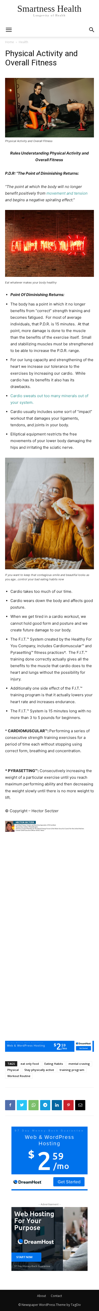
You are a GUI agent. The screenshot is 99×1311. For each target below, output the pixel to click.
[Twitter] (22, 1105)
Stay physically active (39, 1070)
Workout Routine (18, 1076)
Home (9, 42)
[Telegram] (45, 1105)
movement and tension (67, 193)
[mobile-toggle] (9, 30)
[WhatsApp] (33, 1105)
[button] (92, 30)
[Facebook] (10, 1105)
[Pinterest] (68, 1105)
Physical (13, 1070)
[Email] (80, 1105)
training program (72, 1070)
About (41, 1296)
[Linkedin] (57, 1105)
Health (23, 42)
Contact (56, 1296)
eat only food (30, 1064)
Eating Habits (53, 1064)
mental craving (79, 1064)
